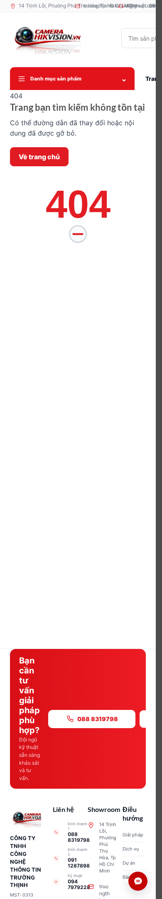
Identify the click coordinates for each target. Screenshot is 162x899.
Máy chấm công (78, 781)
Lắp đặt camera (126, 781)
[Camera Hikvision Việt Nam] (62, 38)
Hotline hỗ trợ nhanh (121, 797)
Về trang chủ (39, 157)
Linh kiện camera (124, 765)
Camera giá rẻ (77, 765)
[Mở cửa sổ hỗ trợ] (137, 881)
